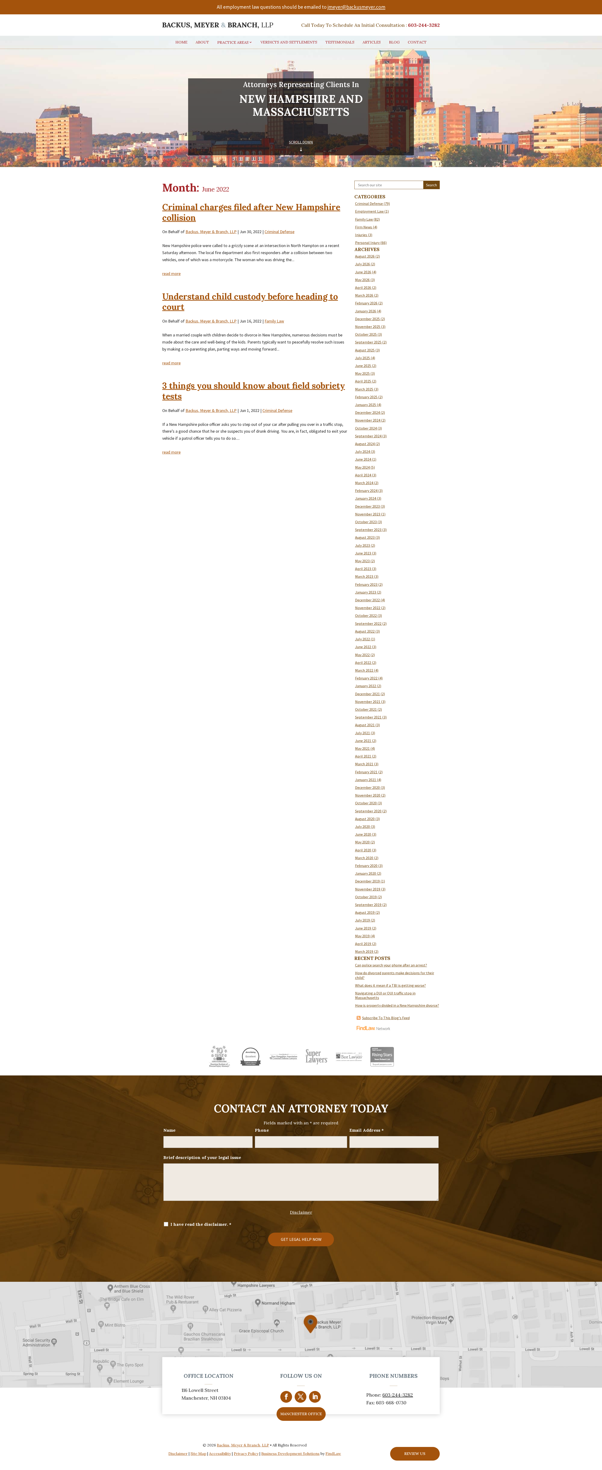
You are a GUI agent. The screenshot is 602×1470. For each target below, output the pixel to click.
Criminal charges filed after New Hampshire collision (251, 212)
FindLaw (333, 1453)
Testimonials (339, 42)
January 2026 (365, 311)
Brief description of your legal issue (202, 1157)
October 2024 (366, 428)
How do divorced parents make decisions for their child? (394, 975)
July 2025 (362, 358)
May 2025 (362, 373)
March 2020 (364, 857)
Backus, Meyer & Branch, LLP (211, 231)
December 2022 (367, 600)
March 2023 (364, 576)
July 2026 (362, 264)
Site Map (198, 1453)
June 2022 (363, 646)
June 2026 (363, 272)
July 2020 (362, 826)
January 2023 (365, 592)
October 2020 (366, 803)
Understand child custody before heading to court (250, 301)
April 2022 (363, 662)
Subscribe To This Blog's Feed (386, 1017)
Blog (394, 42)
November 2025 (367, 326)
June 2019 (363, 928)
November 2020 (367, 795)
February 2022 (366, 678)
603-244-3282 (424, 25)
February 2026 (366, 303)
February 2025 (366, 397)
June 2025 (363, 365)
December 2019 (367, 881)
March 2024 (364, 482)
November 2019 (367, 889)
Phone (262, 1130)
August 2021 (365, 725)
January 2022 (365, 685)
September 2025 (368, 342)
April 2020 (363, 850)
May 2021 (362, 748)
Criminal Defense (279, 231)
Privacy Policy (246, 1453)
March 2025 (364, 389)
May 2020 (362, 842)
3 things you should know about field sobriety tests (253, 391)
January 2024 (365, 498)
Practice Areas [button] (233, 42)
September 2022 (368, 623)
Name (169, 1130)
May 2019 (362, 936)
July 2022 (362, 639)
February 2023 (366, 584)
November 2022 (367, 607)
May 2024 (362, 467)
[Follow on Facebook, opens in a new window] (286, 1397)
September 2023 (368, 529)
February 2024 (366, 490)
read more (171, 273)
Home (181, 42)
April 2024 (363, 475)
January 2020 (365, 873)
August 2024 (365, 443)
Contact (417, 42)
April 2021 (363, 756)
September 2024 (368, 436)
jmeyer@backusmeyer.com (356, 7)
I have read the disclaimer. (200, 1224)
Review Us (414, 1453)
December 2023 (367, 506)
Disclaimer (301, 1212)
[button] (597, 1436)
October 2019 (366, 897)
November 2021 (367, 701)
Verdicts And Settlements (289, 42)
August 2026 (365, 256)
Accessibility (220, 1453)
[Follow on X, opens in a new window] (300, 1397)
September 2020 (368, 811)
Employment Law (369, 211)
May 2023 (362, 561)
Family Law (274, 321)
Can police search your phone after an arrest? (391, 965)
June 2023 (363, 553)
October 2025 (366, 334)
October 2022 (366, 615)
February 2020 (366, 865)
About (202, 42)
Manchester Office (301, 1413)
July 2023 (362, 545)
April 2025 (363, 381)
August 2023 (365, 537)
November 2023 (367, 514)
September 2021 (368, 717)
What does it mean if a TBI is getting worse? (390, 985)
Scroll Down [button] (301, 142)
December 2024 (367, 412)
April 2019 (363, 943)
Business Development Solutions (290, 1453)
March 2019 (364, 951)
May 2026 (362, 279)
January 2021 (365, 779)
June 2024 (363, 459)
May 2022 (362, 654)
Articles (372, 42)
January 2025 (365, 404)
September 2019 (368, 904)
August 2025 (365, 350)
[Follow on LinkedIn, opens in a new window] (315, 1397)
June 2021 (363, 740)
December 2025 (367, 318)
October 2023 (366, 521)
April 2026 (363, 287)
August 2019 (365, 912)
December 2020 (367, 787)
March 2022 (364, 670)
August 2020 (365, 818)
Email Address (366, 1130)
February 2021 (366, 772)
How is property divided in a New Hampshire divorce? (397, 1005)
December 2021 (367, 693)
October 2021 (366, 709)
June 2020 (363, 834)
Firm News (363, 227)
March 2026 (364, 295)
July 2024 (362, 451)
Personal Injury (367, 242)
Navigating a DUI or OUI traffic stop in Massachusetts (385, 995)
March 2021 (364, 764)
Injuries (361, 234)
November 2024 (367, 420)
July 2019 (362, 920)
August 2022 (365, 631)
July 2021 (362, 733)
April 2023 (363, 568)
